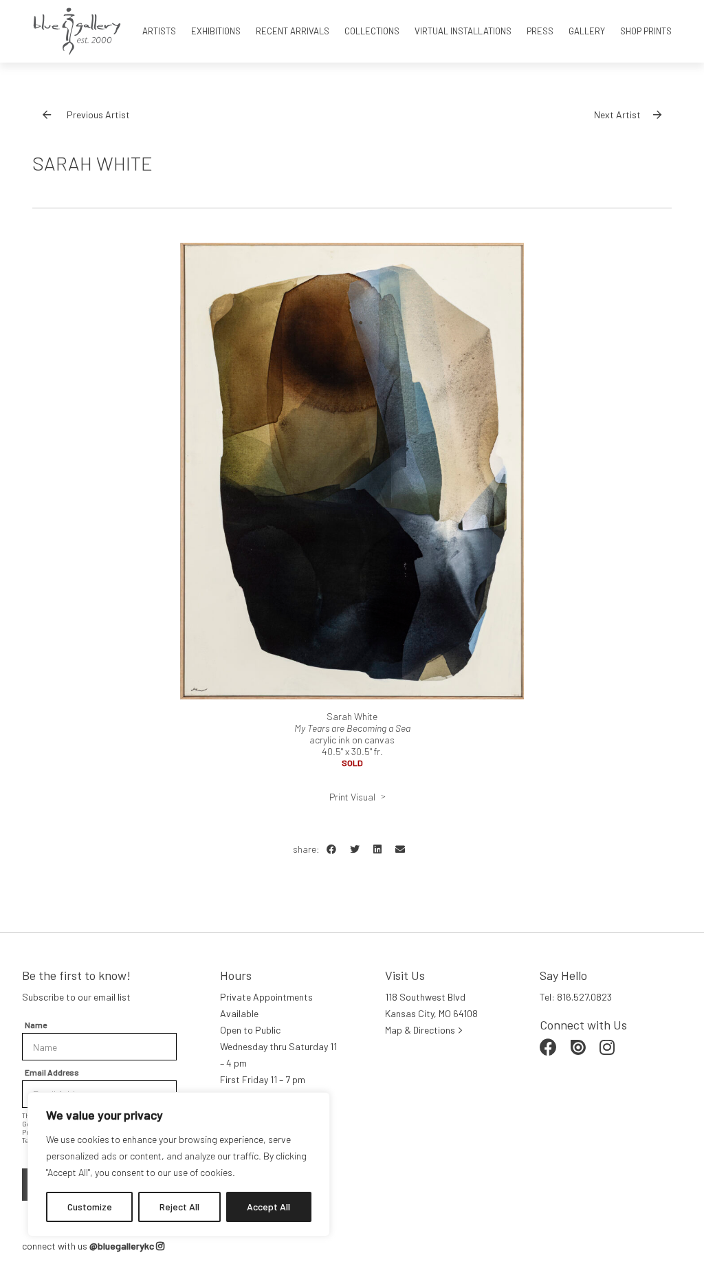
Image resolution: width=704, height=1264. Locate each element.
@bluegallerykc (122, 1246)
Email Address (52, 1072)
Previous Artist (98, 114)
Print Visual (352, 797)
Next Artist (617, 114)
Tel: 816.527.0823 (576, 997)
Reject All (179, 1206)
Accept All (268, 1206)
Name (36, 1024)
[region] (179, 1164)
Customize (89, 1206)
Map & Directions (420, 1030)
